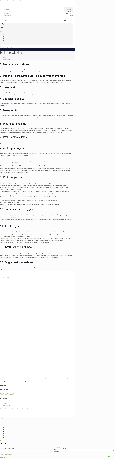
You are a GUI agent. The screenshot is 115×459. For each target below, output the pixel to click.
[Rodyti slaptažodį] (113, 450)
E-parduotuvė (6, 13)
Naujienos (7, 11)
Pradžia (4, 57)
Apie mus (7, 7)
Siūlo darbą (5, 20)
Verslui (4, 17)
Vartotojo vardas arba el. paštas (7, 448)
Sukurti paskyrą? (3, 457)
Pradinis (4, 6)
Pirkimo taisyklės (6, 402)
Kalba (1, 31)
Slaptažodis (64, 448)
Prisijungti (56, 451)
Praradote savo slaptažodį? (6, 454)
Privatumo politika (7, 405)
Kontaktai (5, 19)
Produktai (7, 9)
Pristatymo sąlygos (7, 15)
